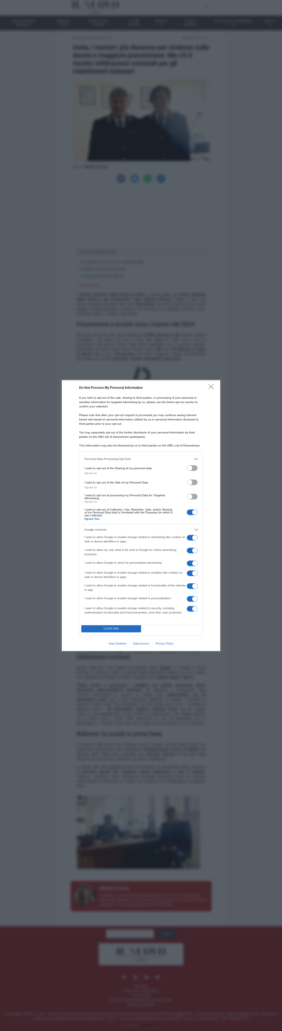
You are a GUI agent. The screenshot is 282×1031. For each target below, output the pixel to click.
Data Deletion (118, 643)
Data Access (141, 643)
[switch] (192, 468)
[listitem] (141, 459)
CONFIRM (111, 628)
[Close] (212, 388)
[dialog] (141, 515)
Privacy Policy (164, 643)
